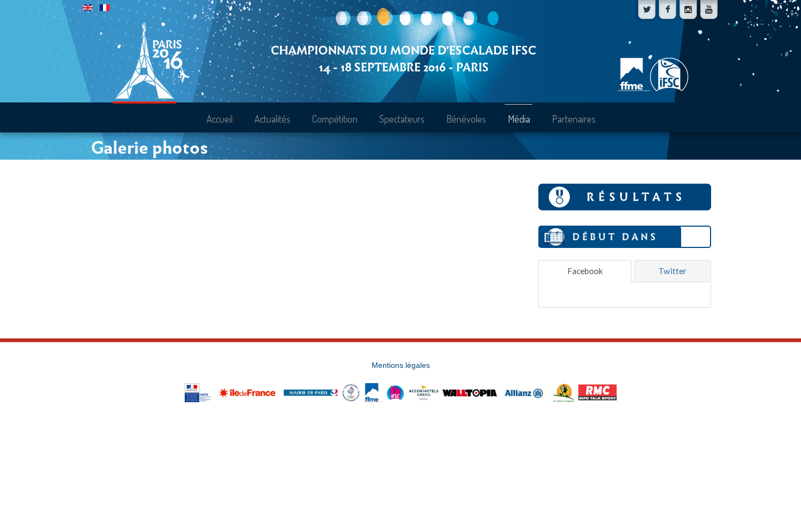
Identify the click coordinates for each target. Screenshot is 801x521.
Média (519, 118)
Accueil (220, 118)
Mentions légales (401, 365)
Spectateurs (401, 118)
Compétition (334, 118)
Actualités (272, 118)
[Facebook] (667, 9)
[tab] (585, 271)
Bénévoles (466, 118)
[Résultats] (624, 196)
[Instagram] (688, 9)
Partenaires (574, 118)
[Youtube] (709, 9)
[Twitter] (647, 9)
